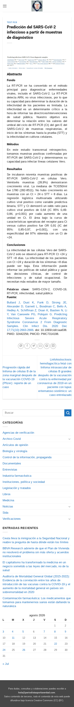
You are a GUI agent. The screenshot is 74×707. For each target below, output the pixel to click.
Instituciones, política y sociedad (24, 482)
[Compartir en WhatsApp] (21, 346)
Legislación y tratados (17, 488)
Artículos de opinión (15, 445)
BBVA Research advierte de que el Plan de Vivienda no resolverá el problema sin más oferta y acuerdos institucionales (36, 552)
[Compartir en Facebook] (27, 346)
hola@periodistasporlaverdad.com (36, 692)
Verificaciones (12, 518)
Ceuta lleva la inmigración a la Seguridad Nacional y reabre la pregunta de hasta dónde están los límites (36, 540)
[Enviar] (67, 412)
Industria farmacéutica (17, 475)
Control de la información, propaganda (27, 457)
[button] (5, 6)
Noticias (8, 506)
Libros (6, 494)
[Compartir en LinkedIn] (53, 346)
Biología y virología (15, 451)
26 (23, 649)
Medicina (8, 500)
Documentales (12, 463)
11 (13, 637)
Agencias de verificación (18, 432)
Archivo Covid (12, 438)
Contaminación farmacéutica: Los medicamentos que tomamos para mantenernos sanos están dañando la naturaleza (37, 602)
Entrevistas (10, 469)
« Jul (6, 663)
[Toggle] (69, 439)
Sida (5, 512)
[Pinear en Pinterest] (47, 346)
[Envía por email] (40, 346)
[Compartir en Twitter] (34, 346)
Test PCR (12, 22)
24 (4, 649)
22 (55, 643)
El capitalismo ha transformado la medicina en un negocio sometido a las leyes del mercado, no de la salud (35, 566)
